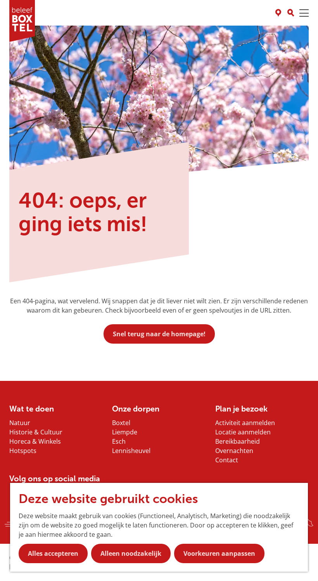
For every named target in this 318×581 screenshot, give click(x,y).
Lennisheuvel (131, 450)
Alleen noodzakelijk (130, 553)
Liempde (124, 432)
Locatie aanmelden (243, 432)
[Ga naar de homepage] (22, 21)
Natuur (19, 422)
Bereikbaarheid (237, 441)
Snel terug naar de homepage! (159, 334)
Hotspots (22, 450)
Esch (119, 441)
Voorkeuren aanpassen (219, 553)
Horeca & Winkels (35, 441)
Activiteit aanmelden (245, 422)
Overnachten (234, 450)
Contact (226, 460)
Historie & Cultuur (35, 432)
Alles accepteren (53, 553)
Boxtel (121, 422)
